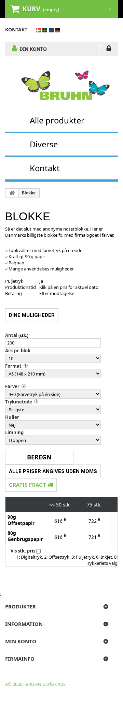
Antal (11, 335)
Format (13, 366)
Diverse (44, 144)
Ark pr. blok (17, 351)
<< (52, 504)
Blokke (29, 193)
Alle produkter (57, 120)
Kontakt (45, 168)
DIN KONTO (33, 49)
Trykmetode (18, 402)
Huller (12, 417)
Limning (14, 432)
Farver (12, 386)
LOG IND (109, 49)
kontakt (16, 29)
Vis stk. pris (23, 551)
